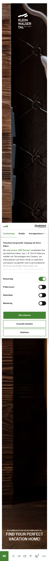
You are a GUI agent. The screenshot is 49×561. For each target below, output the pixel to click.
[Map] (30, 556)
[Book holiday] (4, 556)
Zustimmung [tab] (9, 233)
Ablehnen (24, 332)
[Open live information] (13, 556)
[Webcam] (19, 556)
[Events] (25, 556)
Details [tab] (22, 233)
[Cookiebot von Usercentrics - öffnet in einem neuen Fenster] (35, 226)
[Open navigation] (44, 556)
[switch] (42, 287)
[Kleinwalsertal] (24, 20)
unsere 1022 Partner (20, 250)
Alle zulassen (24, 315)
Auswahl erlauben (24, 324)
